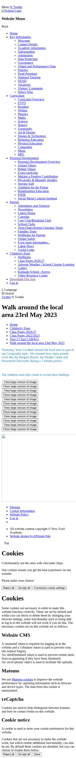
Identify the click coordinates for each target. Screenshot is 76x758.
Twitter (6, 297)
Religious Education (31, 139)
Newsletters (25, 209)
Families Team (27, 231)
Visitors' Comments (30, 88)
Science (23, 121)
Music (22, 150)
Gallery (22, 268)
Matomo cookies (22, 679)
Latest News (26, 246)
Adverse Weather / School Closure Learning (46, 264)
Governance (25, 62)
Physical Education (30, 143)
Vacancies (24, 84)
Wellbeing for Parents (31, 235)
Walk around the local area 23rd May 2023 (37, 343)
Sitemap (15, 507)
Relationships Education (33, 191)
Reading (23, 106)
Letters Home (26, 213)
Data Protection (28, 59)
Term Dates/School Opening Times (40, 227)
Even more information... (34, 242)
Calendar (23, 216)
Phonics (23, 114)
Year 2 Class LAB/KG (24, 339)
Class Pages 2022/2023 (25, 335)
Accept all (24, 587)
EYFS (22, 103)
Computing (25, 147)
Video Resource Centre (33, 275)
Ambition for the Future (33, 187)
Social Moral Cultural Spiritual (37, 198)
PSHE (22, 194)
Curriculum (17, 95)
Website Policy (19, 514)
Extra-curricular (28, 172)
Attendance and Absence (34, 205)
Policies (23, 70)
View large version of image (20, 382)
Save (37, 754)
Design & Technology (32, 136)
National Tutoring (29, 77)
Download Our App (22, 279)
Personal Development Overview (39, 161)
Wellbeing (24, 257)
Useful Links (26, 250)
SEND (22, 81)
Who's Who (25, 92)
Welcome (24, 40)
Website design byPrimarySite (30, 536)
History (22, 125)
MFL (21, 154)
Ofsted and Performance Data (37, 66)
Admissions (25, 55)
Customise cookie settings (49, 587)
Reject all (8, 587)
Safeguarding (26, 51)
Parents (14, 202)
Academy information (32, 48)
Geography (25, 128)
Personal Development (24, 158)
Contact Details (27, 44)
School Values (27, 165)
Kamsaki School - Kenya (34, 272)
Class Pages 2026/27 (31, 261)
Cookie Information (22, 511)
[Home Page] (11, 10)
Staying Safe (26, 183)
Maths (22, 117)
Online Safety (26, 239)
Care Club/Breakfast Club (34, 220)
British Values (27, 169)
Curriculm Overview (31, 99)
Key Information (20, 37)
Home (14, 33)
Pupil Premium (27, 73)
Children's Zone (20, 253)
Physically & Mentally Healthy (37, 180)
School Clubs (26, 224)
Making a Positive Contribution (38, 176)
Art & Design (26, 132)
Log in (14, 283)
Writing (22, 110)
